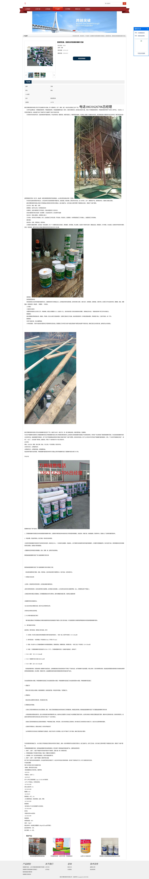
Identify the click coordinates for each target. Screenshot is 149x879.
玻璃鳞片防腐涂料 (27, 874)
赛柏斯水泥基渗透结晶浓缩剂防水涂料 (110, 856)
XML (87, 877)
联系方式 (77, 9)
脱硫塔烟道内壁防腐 (27, 872)
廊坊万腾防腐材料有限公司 (66, 877)
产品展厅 (57, 9)
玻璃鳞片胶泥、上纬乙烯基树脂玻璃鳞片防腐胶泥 (33, 867)
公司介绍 (37, 9)
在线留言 (87, 9)
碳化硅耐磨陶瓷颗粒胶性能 (37, 856)
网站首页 (82, 36)
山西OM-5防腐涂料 (86, 856)
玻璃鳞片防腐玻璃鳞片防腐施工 (97, 36)
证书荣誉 (67, 9)
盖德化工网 (92, 867)
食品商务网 (92, 869)
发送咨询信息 (81, 58)
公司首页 (27, 9)
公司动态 (47, 9)
